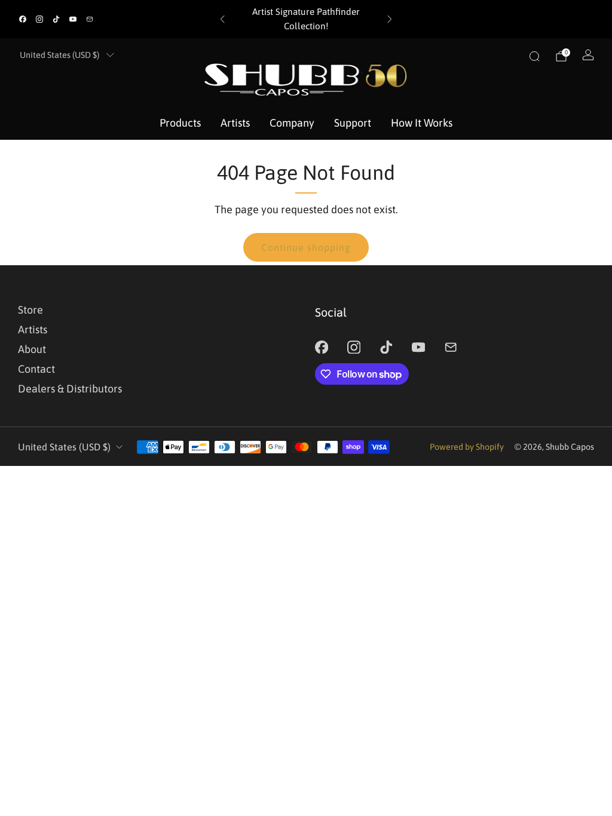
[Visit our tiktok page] (56, 19)
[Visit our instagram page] (39, 19)
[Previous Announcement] (222, 19)
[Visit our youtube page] (73, 19)
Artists (235, 122)
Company (292, 122)
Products (180, 122)
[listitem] (306, 19)
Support (352, 122)
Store (30, 309)
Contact (36, 369)
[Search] (534, 56)
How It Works (421, 122)
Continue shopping (306, 247)
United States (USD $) (59, 55)
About (32, 349)
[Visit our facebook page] (22, 19)
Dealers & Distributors (70, 388)
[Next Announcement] (389, 19)
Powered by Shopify (467, 447)
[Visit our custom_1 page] (89, 19)
